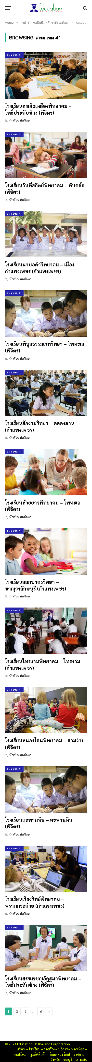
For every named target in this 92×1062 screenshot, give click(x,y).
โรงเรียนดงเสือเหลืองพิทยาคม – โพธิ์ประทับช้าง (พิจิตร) (38, 109)
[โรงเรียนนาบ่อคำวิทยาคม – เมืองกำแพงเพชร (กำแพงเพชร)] (46, 234)
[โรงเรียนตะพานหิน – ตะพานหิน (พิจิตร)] (46, 789)
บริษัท (21, 1049)
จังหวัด (55, 1059)
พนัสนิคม (19, 1054)
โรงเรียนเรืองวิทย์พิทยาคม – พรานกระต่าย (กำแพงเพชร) (34, 902)
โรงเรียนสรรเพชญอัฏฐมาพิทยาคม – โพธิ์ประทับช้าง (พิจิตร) (43, 981)
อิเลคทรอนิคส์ (60, 1054)
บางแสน (81, 1059)
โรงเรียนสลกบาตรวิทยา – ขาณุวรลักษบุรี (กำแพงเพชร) (35, 585)
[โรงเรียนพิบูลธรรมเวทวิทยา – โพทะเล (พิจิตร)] (46, 313)
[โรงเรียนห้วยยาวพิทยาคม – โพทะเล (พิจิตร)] (46, 472)
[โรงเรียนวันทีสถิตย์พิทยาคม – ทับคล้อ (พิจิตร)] (46, 155)
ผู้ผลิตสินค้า (38, 1054)
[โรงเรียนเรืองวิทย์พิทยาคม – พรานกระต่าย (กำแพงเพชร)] (46, 869)
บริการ (63, 1049)
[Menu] (8, 8)
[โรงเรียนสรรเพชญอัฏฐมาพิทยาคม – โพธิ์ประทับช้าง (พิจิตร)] (46, 948)
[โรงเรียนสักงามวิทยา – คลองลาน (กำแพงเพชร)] (46, 393)
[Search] (84, 8)
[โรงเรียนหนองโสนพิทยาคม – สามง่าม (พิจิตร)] (46, 710)
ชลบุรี (68, 1059)
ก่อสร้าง (49, 1049)
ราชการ (78, 1054)
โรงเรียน (34, 1049)
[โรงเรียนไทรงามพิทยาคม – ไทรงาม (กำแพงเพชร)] (46, 631)
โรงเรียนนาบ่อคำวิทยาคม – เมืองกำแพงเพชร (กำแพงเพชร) (39, 267)
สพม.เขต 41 (14, 55)
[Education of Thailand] (46, 8)
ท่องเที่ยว (77, 1049)
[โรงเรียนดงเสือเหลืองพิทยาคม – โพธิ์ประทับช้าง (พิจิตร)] (46, 75)
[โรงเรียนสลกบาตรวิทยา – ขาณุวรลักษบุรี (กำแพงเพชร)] (46, 551)
